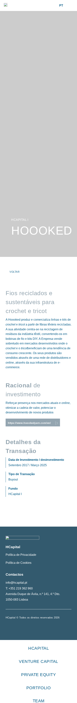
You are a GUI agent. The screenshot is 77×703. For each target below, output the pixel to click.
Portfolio (38, 688)
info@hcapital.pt (16, 582)
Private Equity (38, 674)
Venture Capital (38, 661)
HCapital (38, 648)
